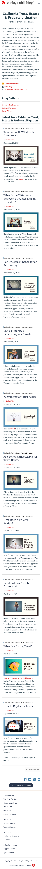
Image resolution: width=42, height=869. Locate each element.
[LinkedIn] (29, 779)
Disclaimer (8, 819)
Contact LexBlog (10, 814)
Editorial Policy (9, 823)
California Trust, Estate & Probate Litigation (18, 128)
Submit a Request (10, 845)
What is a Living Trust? (18, 646)
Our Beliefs (8, 807)
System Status (9, 853)
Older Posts (32, 769)
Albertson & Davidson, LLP (16, 90)
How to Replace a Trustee (19, 706)
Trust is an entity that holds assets (19, 678)
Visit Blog (8, 87)
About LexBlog (9, 795)
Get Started (8, 832)
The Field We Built (10, 799)
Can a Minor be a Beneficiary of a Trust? (17, 332)
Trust (12, 429)
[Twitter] (34, 779)
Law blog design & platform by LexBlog (19, 865)
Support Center (9, 849)
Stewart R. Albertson (10, 105)
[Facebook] (25, 779)
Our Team (7, 811)
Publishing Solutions (11, 836)
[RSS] (39, 779)
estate (20, 179)
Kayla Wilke (7, 111)
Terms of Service (10, 827)
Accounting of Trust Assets (20, 396)
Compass (7, 840)
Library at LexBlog (10, 803)
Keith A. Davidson (9, 108)
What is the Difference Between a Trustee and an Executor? (20, 199)
